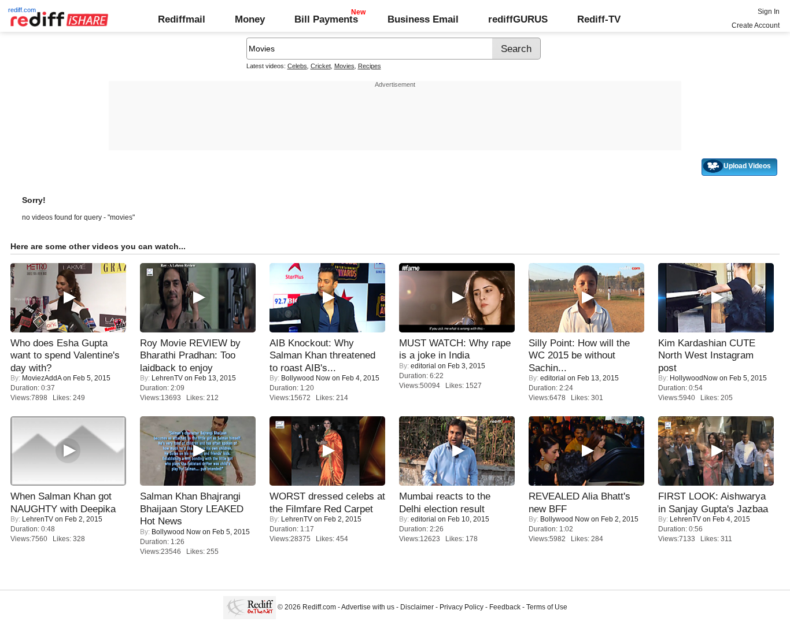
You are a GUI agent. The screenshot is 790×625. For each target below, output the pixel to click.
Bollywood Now (305, 378)
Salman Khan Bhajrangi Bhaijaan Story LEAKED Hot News (191, 508)
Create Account (756, 25)
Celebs (297, 65)
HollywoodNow (694, 378)
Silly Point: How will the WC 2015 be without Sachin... (579, 355)
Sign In (769, 12)
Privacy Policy (461, 607)
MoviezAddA (41, 378)
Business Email (423, 19)
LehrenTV (167, 378)
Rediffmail (181, 19)
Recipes (369, 65)
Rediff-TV (599, 19)
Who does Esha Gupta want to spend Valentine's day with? (65, 355)
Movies (344, 65)
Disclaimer (417, 607)
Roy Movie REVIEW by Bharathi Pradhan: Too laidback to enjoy (190, 355)
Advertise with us (367, 607)
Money (250, 19)
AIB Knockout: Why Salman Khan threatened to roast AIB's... (322, 355)
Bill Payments (326, 19)
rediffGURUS (518, 19)
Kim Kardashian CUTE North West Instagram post (706, 355)
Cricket (321, 65)
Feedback (504, 607)
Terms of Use (546, 607)
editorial (423, 366)
